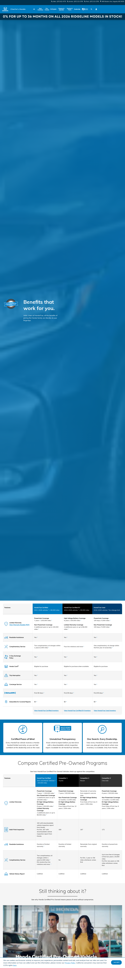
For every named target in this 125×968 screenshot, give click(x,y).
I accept (116, 962)
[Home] (5, 9)
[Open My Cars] (96, 9)
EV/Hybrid (53, 9)
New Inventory (40, 9)
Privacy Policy (70, 963)
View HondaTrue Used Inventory (105, 710)
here (14, 965)
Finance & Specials (61, 9)
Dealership (77, 9)
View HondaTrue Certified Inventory (46, 710)
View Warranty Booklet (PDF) (19, 625)
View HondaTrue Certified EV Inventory (77, 710)
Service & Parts (69, 9)
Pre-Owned (47, 9)
